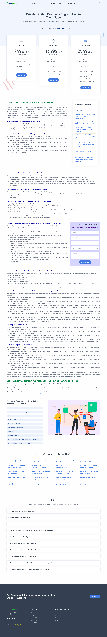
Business (34, 3)
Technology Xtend (18, 625)
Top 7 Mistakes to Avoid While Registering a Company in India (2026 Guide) (85, 137)
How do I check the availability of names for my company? (27, 537)
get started (37, 394)
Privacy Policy (34, 620)
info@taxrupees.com (12, 621)
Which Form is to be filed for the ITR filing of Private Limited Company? (31, 563)
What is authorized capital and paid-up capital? (24, 511)
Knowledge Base (70, 3)
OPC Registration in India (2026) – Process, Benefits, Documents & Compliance (84, 159)
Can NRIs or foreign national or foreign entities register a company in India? (32, 530)
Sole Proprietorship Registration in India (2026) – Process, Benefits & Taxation (84, 144)
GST (41, 3)
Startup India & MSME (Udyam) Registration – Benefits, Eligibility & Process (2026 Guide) (84, 129)
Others (61, 3)
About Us (33, 613)
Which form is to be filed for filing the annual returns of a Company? (30, 569)
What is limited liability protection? (20, 517)
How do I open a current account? (20, 524)
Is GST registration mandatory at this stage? (23, 543)
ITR (46, 3)
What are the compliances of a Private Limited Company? (27, 550)
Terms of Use (34, 618)
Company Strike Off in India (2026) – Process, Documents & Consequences (85, 116)
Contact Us (34, 615)
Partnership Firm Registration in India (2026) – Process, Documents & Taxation (85, 151)
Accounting (53, 3)
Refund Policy (34, 623)
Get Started (21, 75)
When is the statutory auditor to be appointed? (24, 556)
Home (38, 28)
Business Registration (48, 28)
